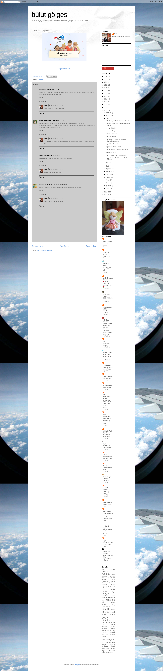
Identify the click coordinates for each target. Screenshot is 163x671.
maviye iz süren (106, 264)
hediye (104, 622)
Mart (107, 183)
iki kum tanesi (107, 385)
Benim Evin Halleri (111, 134)
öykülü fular (105, 648)
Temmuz (109, 171)
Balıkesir (104, 577)
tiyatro (104, 644)
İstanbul (112, 648)
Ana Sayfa (64, 246)
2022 (106, 82)
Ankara (106, 573)
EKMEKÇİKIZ (107, 307)
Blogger (77, 664)
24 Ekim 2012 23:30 (56, 105)
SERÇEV (106, 594)
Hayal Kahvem (107, 241)
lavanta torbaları (107, 630)
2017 (106, 96)
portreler (108, 642)
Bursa (104, 583)
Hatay (113, 584)
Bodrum (113, 579)
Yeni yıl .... (106, 533)
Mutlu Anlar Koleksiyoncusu (108, 513)
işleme (113, 624)
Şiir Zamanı (109, 652)
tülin (45, 105)
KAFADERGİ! (107, 365)
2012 (106, 110)
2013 (106, 107)
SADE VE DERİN (106, 253)
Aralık (108, 113)
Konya (113, 588)
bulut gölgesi (50, 14)
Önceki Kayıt (91, 246)
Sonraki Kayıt (37, 246)
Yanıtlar (43, 101)
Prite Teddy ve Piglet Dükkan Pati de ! (118, 121)
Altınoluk (105, 571)
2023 (106, 79)
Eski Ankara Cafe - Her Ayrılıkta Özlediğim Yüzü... (116, 140)
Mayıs (108, 177)
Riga (113, 592)
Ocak (108, 188)
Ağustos (109, 169)
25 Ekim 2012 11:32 (58, 155)
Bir (104, 341)
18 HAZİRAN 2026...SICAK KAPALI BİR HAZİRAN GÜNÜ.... (107, 403)
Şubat (108, 185)
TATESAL (106, 488)
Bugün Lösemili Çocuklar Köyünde (117, 149)
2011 (106, 192)
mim (113, 630)
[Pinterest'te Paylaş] (56, 76)
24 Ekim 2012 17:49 (57, 120)
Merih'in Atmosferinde (107, 466)
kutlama (40, 79)
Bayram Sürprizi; (111, 128)
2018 (106, 93)
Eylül (108, 166)
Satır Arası (106, 455)
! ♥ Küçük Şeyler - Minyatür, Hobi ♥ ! (108, 528)
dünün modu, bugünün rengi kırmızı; (107, 356)
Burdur (113, 581)
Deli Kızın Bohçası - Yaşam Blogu (107, 321)
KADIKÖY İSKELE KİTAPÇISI (106, 310)
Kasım (108, 115)
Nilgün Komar (107, 352)
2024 (106, 76)
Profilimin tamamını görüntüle (121, 36)
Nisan (108, 180)
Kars (109, 586)
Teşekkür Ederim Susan (113, 144)
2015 (106, 102)
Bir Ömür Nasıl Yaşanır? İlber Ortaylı (107, 268)
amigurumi (105, 597)
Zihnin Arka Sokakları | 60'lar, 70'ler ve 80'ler (108, 554)
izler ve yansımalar (106, 415)
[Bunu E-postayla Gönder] (47, 76)
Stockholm (105, 596)
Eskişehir (112, 583)
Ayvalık (112, 576)
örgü (113, 646)
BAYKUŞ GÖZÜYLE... (46, 184)
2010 (106, 195)
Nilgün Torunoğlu (45, 120)
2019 (106, 90)
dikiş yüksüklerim (108, 606)
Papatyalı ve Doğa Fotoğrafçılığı (116, 155)
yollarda (105, 646)
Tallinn (113, 596)
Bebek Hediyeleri (111, 136)
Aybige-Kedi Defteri (45, 155)
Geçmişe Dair (107, 387)
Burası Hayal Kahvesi (107, 477)
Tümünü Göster (111, 563)
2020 (106, 88)
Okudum (108, 162)
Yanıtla (41, 97)
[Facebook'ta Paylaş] (54, 76)
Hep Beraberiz (107, 559)
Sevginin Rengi (107, 504)
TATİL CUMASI (107, 378)
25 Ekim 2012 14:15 (56, 169)
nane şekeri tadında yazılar (108, 633)
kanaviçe (104, 626)
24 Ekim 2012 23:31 (56, 138)
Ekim (108, 118)
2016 (106, 99)
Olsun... (105, 469)
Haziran (108, 174)
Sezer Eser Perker (106, 295)
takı (113, 642)
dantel (113, 603)
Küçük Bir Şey (110, 131)
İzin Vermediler (107, 447)
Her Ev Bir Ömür (111, 152)
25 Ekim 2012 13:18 (60, 184)
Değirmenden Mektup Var (107, 445)
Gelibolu (104, 584)
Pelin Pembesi (108, 376)
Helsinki (104, 586)
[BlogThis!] (50, 76)
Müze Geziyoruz (108, 591)
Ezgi (104, 541)
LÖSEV (104, 590)
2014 (106, 104)
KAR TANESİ (106, 480)
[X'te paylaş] (52, 76)
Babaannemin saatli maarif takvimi (107, 396)
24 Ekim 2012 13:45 (52, 89)
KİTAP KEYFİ (106, 256)
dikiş (104, 605)
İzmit (103, 650)
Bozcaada (105, 581)
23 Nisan (108, 570)
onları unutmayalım (108, 639)
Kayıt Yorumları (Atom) (44, 250)
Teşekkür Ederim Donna (113, 147)
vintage (112, 644)
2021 (106, 85)
